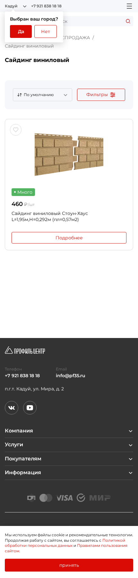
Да (21, 31)
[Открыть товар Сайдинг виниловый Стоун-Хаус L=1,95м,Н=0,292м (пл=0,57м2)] (69, 154)
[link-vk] (11, 407)
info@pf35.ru (70, 375)
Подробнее (69, 238)
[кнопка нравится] (16, 130)
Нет (45, 31)
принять (69, 565)
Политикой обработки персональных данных (65, 543)
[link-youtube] (30, 407)
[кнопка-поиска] (128, 21)
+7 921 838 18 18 (46, 6)
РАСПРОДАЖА (72, 37)
